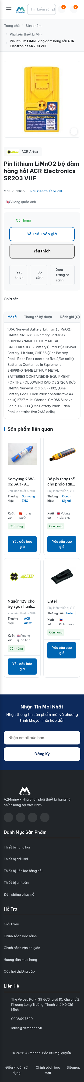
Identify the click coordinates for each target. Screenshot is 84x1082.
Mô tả (12, 317)
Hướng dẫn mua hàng (20, 960)
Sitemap (73, 1067)
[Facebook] (8, 817)
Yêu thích (42, 251)
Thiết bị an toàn (16, 883)
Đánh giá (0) (70, 317)
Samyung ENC (28, 499)
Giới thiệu (11, 924)
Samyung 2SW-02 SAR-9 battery (22, 484)
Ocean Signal (66, 499)
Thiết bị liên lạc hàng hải (23, 871)
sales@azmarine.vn (26, 1028)
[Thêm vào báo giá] (36, 464)
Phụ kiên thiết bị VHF (46, 191)
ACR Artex (28, 621)
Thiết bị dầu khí (16, 859)
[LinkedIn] (44, 817)
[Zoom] (74, 131)
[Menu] (9, 9)
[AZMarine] (20, 9)
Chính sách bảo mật (48, 1070)
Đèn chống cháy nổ (19, 894)
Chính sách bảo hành (20, 936)
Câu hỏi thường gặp (19, 971)
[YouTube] (20, 817)
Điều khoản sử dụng (16, 1070)
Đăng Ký (42, 753)
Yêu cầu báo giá (42, 234)
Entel (52, 601)
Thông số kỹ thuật (38, 317)
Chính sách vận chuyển (22, 948)
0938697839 (22, 1019)
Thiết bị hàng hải (17, 847)
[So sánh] (36, 453)
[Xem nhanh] (36, 443)
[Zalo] (32, 817)
